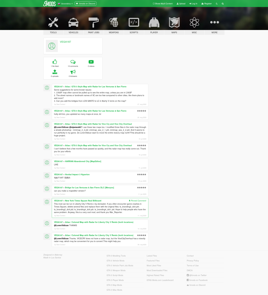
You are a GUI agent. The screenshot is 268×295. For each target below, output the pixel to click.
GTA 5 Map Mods (114, 285)
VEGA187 (65, 41)
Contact (190, 255)
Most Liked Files (154, 265)
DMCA (189, 270)
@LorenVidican (61, 127)
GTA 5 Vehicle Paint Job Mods (120, 265)
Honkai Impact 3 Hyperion (77, 174)
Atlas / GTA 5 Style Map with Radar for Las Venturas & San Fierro (95, 86)
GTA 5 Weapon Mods (116, 270)
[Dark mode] (217, 3)
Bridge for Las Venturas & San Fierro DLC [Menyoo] (89, 187)
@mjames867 (75, 127)
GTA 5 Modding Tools (116, 255)
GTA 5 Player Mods (115, 280)
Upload (182, 3)
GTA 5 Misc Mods (114, 289)
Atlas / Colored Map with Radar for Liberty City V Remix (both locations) (99, 222)
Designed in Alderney (52, 254)
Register (208, 3)
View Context (60, 104)
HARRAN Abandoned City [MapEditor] (83, 161)
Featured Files (153, 260)
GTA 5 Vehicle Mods (115, 260)
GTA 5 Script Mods (115, 275)
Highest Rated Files (155, 275)
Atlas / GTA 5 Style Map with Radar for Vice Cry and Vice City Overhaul (98, 123)
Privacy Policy (193, 260)
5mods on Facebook (198, 280)
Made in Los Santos (52, 257)
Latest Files (152, 255)
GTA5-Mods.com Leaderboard (160, 280)
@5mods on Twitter (198, 275)
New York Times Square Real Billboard (83, 200)
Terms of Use (193, 265)
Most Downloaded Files (157, 270)
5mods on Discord (197, 285)
